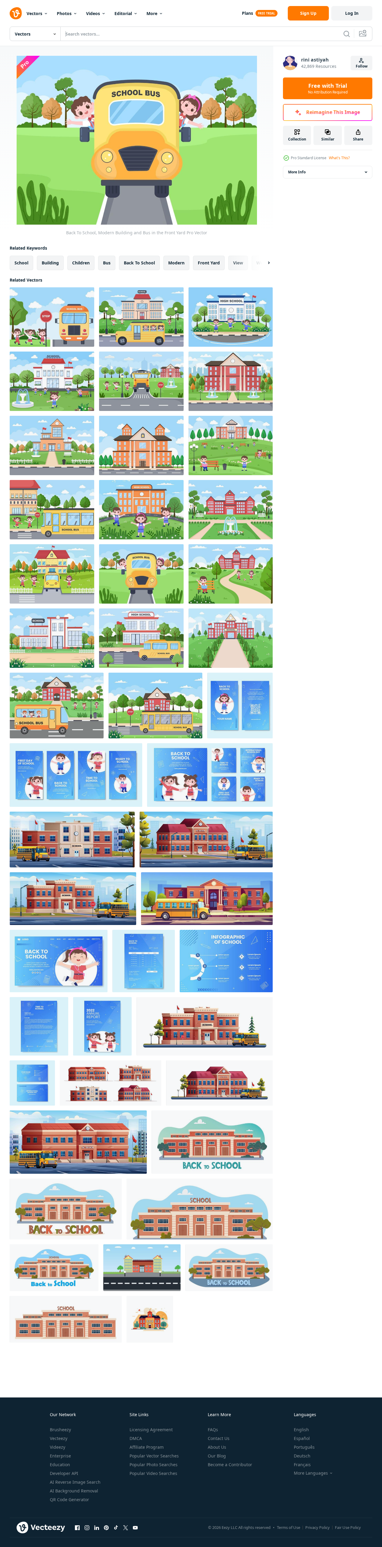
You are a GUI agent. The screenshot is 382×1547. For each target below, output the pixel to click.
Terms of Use (288, 1527)
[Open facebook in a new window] (77, 1527)
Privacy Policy (317, 1527)
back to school (139, 263)
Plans (247, 13)
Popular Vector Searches (154, 1456)
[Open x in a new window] (125, 1527)
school (21, 263)
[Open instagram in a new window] (87, 1527)
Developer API (64, 1473)
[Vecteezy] (16, 13)
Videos (93, 13)
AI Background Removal (74, 1491)
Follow (362, 66)
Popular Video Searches (153, 1473)
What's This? (339, 157)
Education (60, 1464)
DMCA (136, 1438)
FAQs (213, 1429)
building (50, 263)
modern (176, 263)
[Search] (346, 33)
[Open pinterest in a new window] (106, 1527)
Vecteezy (58, 1438)
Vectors (34, 13)
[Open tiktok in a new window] (116, 1527)
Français (302, 1464)
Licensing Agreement (151, 1429)
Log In (351, 13)
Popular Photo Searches (154, 1464)
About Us (217, 1447)
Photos (64, 13)
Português (304, 1447)
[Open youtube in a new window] (135, 1527)
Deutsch (302, 1456)
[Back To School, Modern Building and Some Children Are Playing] (230, 317)
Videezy (57, 1447)
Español (302, 1438)
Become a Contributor (230, 1464)
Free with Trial (328, 88)
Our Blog (217, 1456)
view (238, 263)
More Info (297, 172)
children (81, 263)
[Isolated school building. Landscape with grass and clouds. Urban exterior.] (150, 1319)
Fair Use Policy (348, 1527)
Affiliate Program (147, 1447)
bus (107, 263)
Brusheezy (60, 1429)
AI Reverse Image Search (75, 1482)
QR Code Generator (69, 1499)
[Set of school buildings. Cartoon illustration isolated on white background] (110, 1083)
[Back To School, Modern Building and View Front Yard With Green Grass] (230, 381)
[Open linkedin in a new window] (96, 1527)
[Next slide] (263, 263)
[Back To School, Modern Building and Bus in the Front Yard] (52, 317)
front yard (209, 263)
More (151, 13)
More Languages (311, 1473)
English (301, 1429)
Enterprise (60, 1456)
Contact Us (219, 1438)
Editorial (123, 13)
